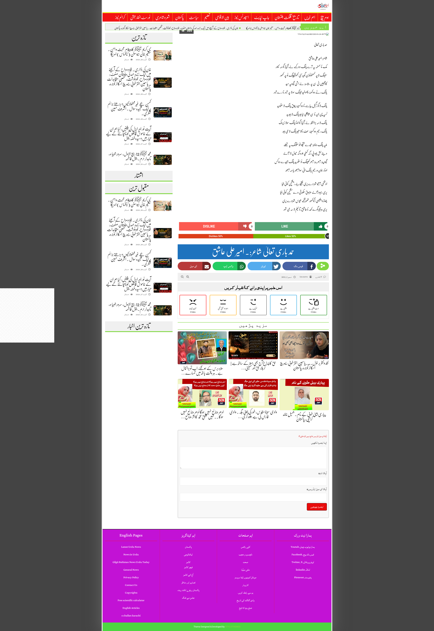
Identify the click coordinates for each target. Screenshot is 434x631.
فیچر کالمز (188, 567)
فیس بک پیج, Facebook (303, 554)
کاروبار (245, 585)
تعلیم (207, 17)
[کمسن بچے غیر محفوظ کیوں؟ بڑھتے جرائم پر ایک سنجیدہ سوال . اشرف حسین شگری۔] (163, 112)
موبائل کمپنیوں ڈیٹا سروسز (245, 577)
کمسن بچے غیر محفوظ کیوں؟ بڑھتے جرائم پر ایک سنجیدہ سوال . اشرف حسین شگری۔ (129, 108)
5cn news (304, 277)
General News (131, 569)
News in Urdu (131, 554)
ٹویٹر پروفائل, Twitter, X (303, 562)
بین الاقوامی (222, 17)
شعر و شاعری (162, 17)
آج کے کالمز (188, 574)
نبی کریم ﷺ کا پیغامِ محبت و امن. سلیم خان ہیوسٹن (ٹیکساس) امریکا (274, 28)
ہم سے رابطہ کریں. (245, 592)
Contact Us (131, 585)
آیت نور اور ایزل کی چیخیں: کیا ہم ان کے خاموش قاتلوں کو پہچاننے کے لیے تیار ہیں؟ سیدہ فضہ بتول (128, 133)
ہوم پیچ (324, 17)
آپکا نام (322, 473)
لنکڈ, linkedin (303, 569)
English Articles (131, 608)
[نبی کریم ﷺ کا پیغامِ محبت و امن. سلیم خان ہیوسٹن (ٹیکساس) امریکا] (163, 55)
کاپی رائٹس (245, 546)
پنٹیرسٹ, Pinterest (302, 577)
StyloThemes (232, 627)
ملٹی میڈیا (245, 569)
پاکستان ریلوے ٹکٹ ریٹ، (188, 590)
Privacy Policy (131, 577)
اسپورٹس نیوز (241, 17)
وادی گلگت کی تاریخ (245, 600)
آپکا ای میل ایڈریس (317, 489)
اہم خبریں (309, 17)
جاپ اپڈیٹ (261, 17)
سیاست (194, 17)
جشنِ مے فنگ (188, 597)
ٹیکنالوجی (188, 554)
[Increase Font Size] (188, 276)
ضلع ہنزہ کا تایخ (245, 608)
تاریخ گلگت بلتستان (287, 17)
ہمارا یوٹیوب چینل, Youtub (303, 546)
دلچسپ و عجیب (245, 554)
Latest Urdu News (131, 546)
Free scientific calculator (131, 600)
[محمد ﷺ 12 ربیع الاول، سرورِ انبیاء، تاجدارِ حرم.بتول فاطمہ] (163, 160)
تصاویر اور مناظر (188, 582)
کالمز (188, 562)
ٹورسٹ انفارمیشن (140, 17)
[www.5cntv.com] (323, 6)
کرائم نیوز (120, 17)
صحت (245, 562)
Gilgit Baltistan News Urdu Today (131, 562)
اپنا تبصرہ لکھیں (319, 443)
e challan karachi (131, 615)
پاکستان (179, 17)
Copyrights (131, 592)
